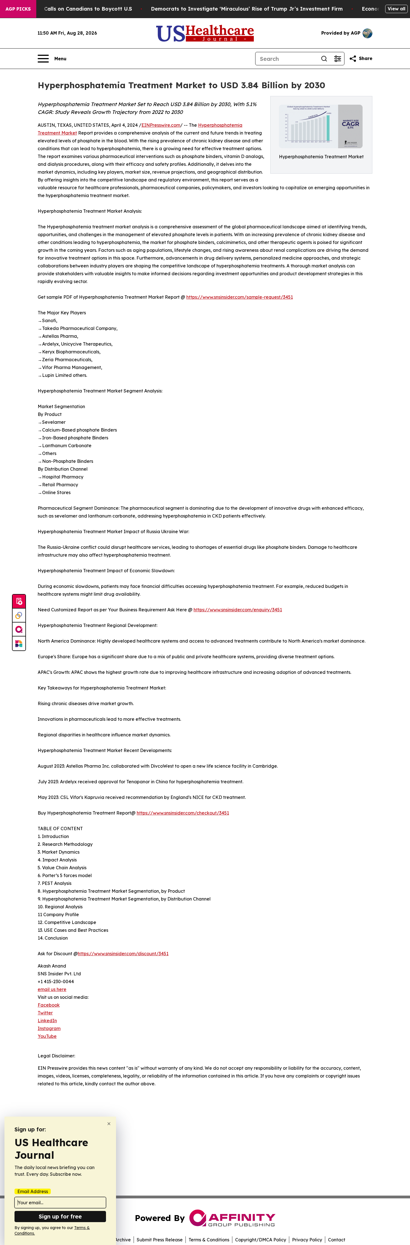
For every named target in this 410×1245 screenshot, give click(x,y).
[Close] (109, 1123)
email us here (52, 989)
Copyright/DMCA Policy (260, 1239)
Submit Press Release (160, 1239)
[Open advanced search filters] (337, 58)
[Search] (324, 58)
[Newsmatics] (19, 643)
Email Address (32, 1191)
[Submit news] (19, 602)
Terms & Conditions (209, 1239)
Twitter (45, 1013)
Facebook (49, 1005)
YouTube (47, 1036)
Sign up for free (60, 1216)
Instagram (49, 1028)
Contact (336, 1239)
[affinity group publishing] (19, 629)
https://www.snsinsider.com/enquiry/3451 (238, 609)
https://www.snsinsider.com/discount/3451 (123, 953)
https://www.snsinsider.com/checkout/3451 (183, 813)
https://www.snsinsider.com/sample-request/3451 (239, 297)
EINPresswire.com (160, 125)
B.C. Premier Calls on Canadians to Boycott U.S (71, 9)
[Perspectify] (19, 615)
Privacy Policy (307, 1239)
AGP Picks (18, 9)
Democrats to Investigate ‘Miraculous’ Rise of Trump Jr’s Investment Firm (247, 9)
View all (396, 8)
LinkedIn (47, 1020)
